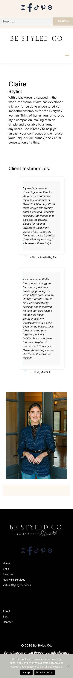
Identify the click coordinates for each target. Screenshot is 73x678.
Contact (8, 621)
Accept (26, 672)
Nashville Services (14, 579)
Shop (6, 568)
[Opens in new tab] (23, 7)
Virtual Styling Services (17, 585)
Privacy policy (44, 672)
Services (8, 574)
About (6, 611)
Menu (67, 56)
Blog (5, 616)
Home (6, 563)
